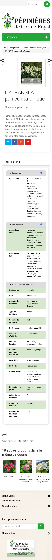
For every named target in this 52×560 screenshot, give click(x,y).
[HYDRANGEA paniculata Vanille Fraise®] (49, 60)
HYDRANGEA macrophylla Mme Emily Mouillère (43, 479)
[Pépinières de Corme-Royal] (26, 21)
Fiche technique (12, 162)
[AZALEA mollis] (9, 466)
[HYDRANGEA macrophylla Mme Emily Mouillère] (43, 466)
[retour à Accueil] (4, 47)
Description (16, 173)
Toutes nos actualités (11, 500)
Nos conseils (17, 225)
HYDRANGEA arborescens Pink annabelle (26, 479)
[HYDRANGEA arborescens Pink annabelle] (26, 466)
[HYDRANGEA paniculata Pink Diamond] (2, 60)
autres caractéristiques (22, 284)
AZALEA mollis (9, 476)
